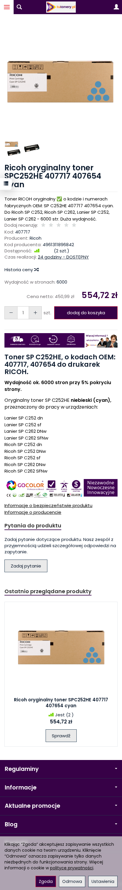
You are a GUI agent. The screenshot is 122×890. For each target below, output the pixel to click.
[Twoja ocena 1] (43, 225)
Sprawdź (61, 736)
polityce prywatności (71, 868)
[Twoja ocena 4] (66, 225)
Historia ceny (19, 269)
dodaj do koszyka (86, 313)
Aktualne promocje (32, 806)
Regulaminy (22, 769)
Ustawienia (103, 881)
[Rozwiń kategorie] (7, 7)
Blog (11, 824)
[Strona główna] (61, 7)
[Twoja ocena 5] (74, 225)
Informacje (20, 788)
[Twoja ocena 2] (51, 225)
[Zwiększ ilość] (10, 312)
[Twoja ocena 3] (58, 225)
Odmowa (72, 881)
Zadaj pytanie (26, 566)
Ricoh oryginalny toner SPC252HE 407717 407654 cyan (61, 703)
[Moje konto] (116, 7)
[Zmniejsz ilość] (35, 312)
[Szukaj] (19, 7)
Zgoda (46, 881)
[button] (60, 81)
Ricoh (35, 238)
